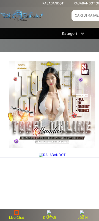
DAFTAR (49, 217)
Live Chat (16, 217)
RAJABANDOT (53, 3)
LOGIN (83, 217)
